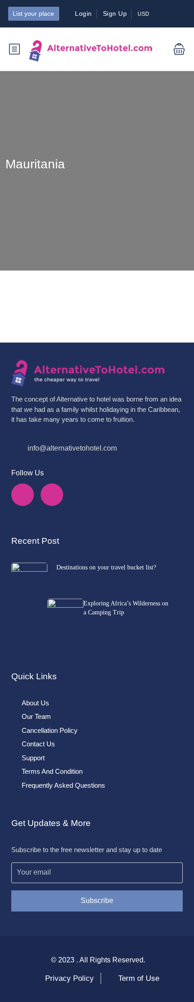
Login (83, 13)
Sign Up (115, 13)
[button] (172, 49)
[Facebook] (22, 494)
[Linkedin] (52, 494)
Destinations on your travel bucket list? (106, 567)
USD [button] (144, 14)
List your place (33, 13)
